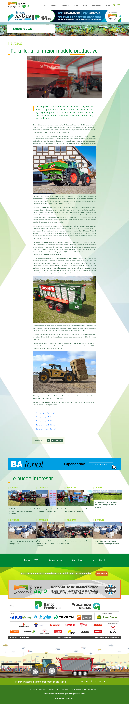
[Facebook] (82, 681)
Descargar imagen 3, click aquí (45, 425)
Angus (46, 5)
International (96, 5)
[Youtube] (99, 681)
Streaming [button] (65, 5)
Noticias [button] (54, 5)
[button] (48, 440)
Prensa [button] (107, 5)
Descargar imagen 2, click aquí (45, 421)
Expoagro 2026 (31, 560)
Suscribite (102, 573)
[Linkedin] (86, 681)
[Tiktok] (104, 681)
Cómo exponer (55, 560)
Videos (76, 5)
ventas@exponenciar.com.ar (54, 694)
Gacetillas (77, 560)
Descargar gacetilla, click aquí (45, 413)
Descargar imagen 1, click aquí (45, 417)
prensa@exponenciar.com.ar (75, 694)
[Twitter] (95, 681)
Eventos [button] (84, 5)
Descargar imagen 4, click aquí (45, 429)
